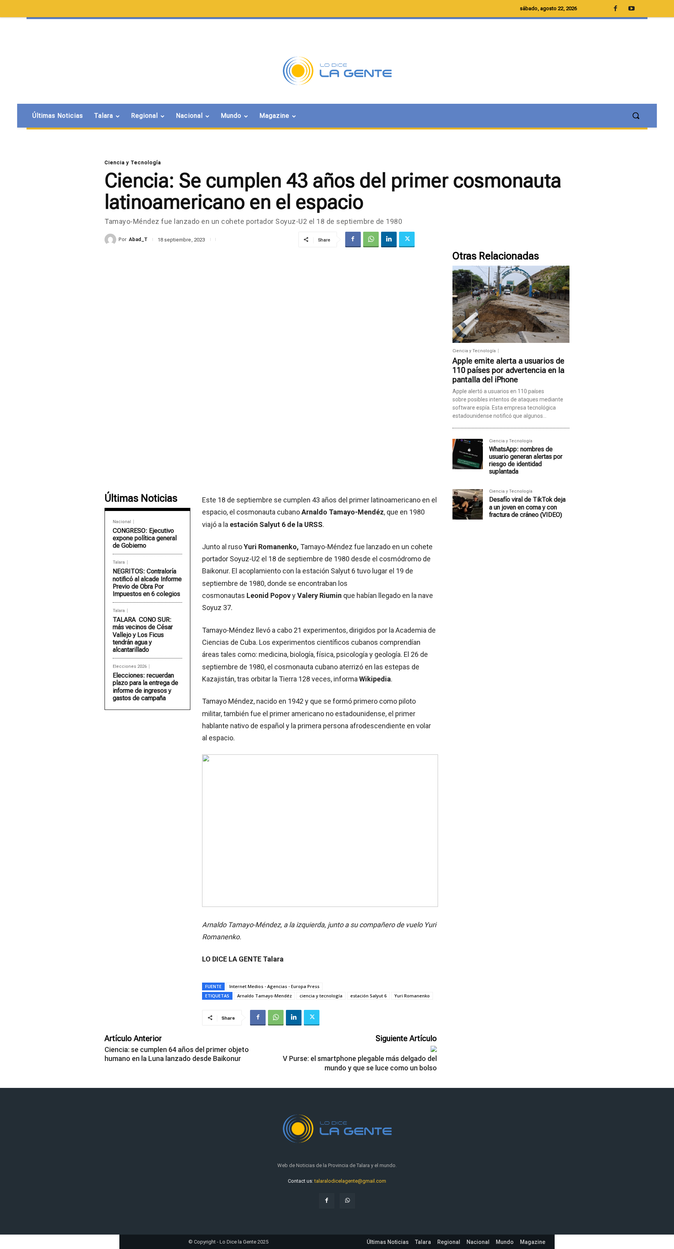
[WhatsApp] (371, 239)
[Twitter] (407, 239)
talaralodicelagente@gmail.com (350, 1181)
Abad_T (138, 239)
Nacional (122, 522)
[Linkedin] (389, 239)
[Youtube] (631, 9)
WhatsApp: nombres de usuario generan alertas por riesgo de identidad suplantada (525, 460)
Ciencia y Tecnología (133, 162)
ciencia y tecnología (321, 996)
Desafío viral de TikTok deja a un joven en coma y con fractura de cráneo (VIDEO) (527, 507)
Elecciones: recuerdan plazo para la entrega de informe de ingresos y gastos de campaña (145, 687)
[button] (635, 115)
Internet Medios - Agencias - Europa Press (274, 986)
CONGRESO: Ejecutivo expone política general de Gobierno (145, 538)
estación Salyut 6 (368, 996)
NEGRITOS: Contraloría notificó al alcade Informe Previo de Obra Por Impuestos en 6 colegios (147, 583)
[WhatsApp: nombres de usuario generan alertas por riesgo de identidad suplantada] (467, 454)
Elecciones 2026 (130, 666)
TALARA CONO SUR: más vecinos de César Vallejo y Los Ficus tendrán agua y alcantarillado (143, 634)
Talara (119, 562)
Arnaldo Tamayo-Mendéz (264, 996)
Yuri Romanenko (412, 996)
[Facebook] (353, 239)
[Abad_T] (112, 239)
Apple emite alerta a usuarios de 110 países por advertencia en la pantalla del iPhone (508, 370)
